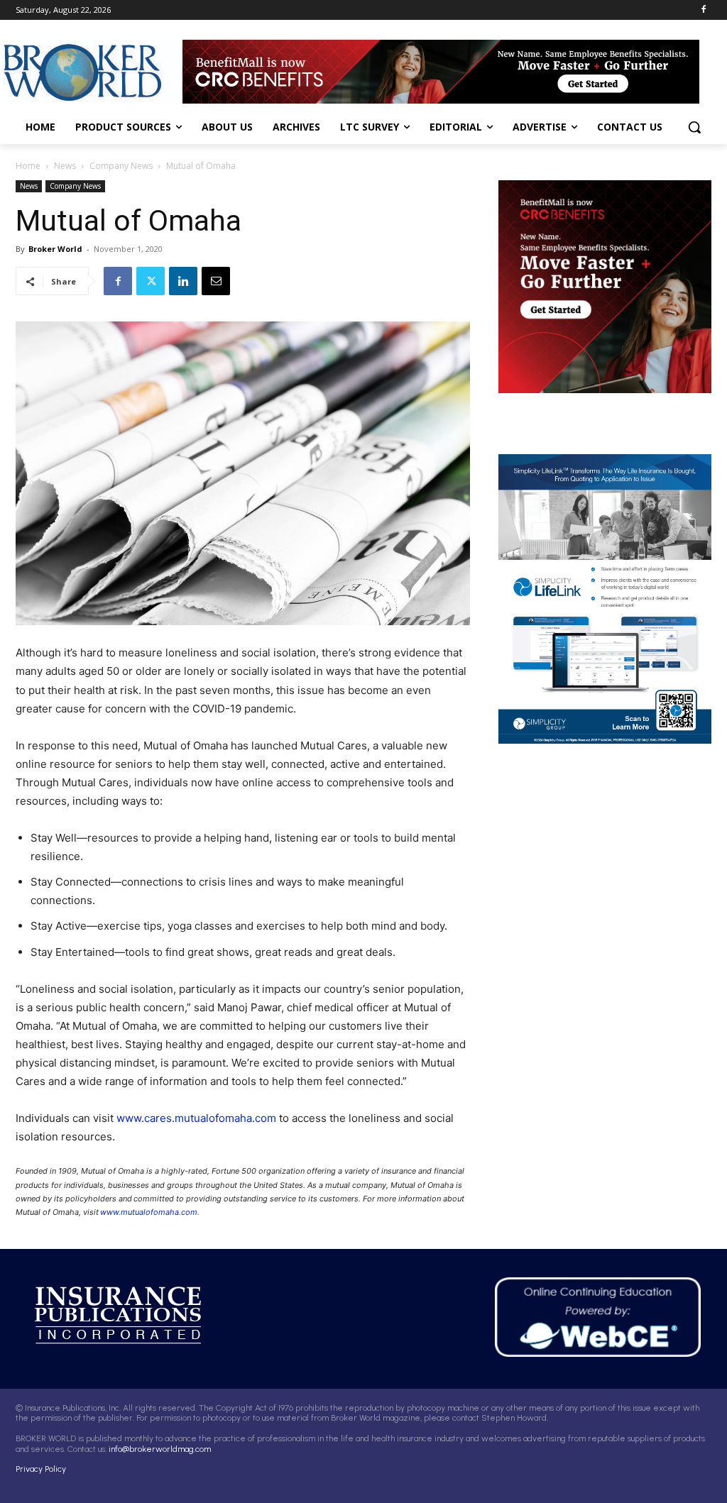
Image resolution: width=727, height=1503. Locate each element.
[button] (694, 127)
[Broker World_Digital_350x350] (604, 286)
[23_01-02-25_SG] (567, 599)
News (65, 166)
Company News (121, 166)
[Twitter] (150, 281)
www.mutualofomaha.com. (149, 1212)
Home (28, 166)
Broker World (55, 248)
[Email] (216, 281)
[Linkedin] (183, 281)
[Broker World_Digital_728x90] (446, 72)
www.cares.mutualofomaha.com (196, 1118)
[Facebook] (703, 10)
